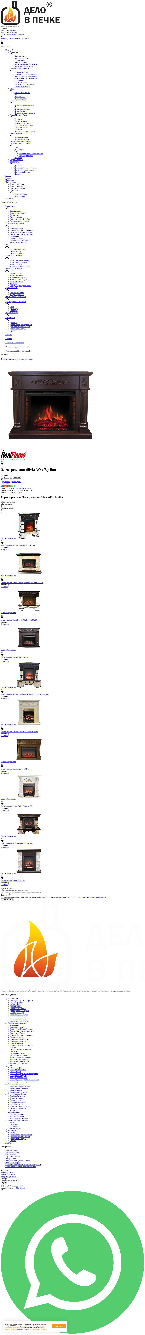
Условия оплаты (11, 1154)
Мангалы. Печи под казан (20, 280)
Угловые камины (16, 1043)
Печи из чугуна (16, 253)
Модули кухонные (17, 295)
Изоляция (13, 311)
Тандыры (13, 284)
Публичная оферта (12, 1163)
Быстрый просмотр (8, 538)
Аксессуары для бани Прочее (21, 219)
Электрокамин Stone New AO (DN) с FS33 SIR (19, 620)
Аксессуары (10, 318)
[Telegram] (15, 486)
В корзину (17, 477)
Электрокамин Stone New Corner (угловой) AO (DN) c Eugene (24, 694)
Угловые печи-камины (18, 1078)
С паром (13, 1047)
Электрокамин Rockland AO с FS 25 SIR (16, 843)
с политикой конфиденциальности (93, 897)
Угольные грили (16, 275)
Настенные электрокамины (20, 1049)
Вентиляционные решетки (20, 240)
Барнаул (13, 30)
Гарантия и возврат (12, 1156)
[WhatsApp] (11, 486)
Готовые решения (17, 293)
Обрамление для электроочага (21, 234)
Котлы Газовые (16, 264)
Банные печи (10, 206)
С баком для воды (17, 1013)
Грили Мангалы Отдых (14, 268)
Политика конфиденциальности (17, 1161)
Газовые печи (15, 215)
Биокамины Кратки (17, 1053)
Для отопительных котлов (20, 327)
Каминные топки (16, 228)
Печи (7, 244)
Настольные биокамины (19, 1061)
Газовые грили (15, 273)
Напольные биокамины (19, 1059)
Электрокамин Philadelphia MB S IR (15, 657)
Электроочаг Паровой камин (21, 232)
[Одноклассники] (5, 486)
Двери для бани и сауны (19, 221)
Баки (12, 307)
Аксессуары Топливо (18, 242)
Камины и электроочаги (14, 223)
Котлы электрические (18, 262)
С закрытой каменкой (18, 1017)
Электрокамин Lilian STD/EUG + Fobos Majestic (19, 732)
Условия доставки (12, 1152)
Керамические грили (18, 278)
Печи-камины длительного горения (24, 1074)
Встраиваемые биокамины (20, 1057)
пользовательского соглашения (38, 1329)
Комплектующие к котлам (20, 266)
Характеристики (15, 488)
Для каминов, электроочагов (21, 325)
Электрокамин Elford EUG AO (13, 881)
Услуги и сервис (11, 1150)
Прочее (13, 331)
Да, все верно (6, 34)
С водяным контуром (18, 1076)
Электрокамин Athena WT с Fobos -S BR (16, 806)
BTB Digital (20, 1188)
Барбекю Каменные (17, 1096)
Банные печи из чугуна (19, 1015)
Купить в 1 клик (7, 480)
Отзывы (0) (26, 488)
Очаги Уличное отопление (15, 297)
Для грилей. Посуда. (18, 329)
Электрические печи (18, 213)
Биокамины (14, 236)
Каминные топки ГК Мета (20, 1041)
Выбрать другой (18, 34)
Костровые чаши (16, 282)
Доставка (6, 482)
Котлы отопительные (13, 255)
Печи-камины (15, 251)
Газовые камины (16, 238)
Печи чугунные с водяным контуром (24, 1082)
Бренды (8, 1143)
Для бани (13, 323)
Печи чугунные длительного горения (24, 1080)
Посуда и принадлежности (20, 286)
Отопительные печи (18, 249)
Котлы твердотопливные (19, 260)
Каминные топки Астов (19, 1039)
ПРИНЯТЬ (59, 1326)
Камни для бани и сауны (19, 1021)
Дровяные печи (16, 211)
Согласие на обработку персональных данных (23, 1165)
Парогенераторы (16, 217)
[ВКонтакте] (2, 486)
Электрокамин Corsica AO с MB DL (15, 769)
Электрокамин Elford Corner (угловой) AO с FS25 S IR (22, 583)
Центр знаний (10, 1159)
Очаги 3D (14, 1051)
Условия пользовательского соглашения (20, 1167)
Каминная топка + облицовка (21, 230)
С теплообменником (18, 1019)
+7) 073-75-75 (8, 1175)
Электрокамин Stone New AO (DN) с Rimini (18, 545)
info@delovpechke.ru (8, 1177)
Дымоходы (14, 309)
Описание (5, 488)
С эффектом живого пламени (21, 1045)
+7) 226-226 (7, 1173)
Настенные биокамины (19, 1055)
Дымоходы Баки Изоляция (15, 302)
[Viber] (8, 486)
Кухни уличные (11, 288)
